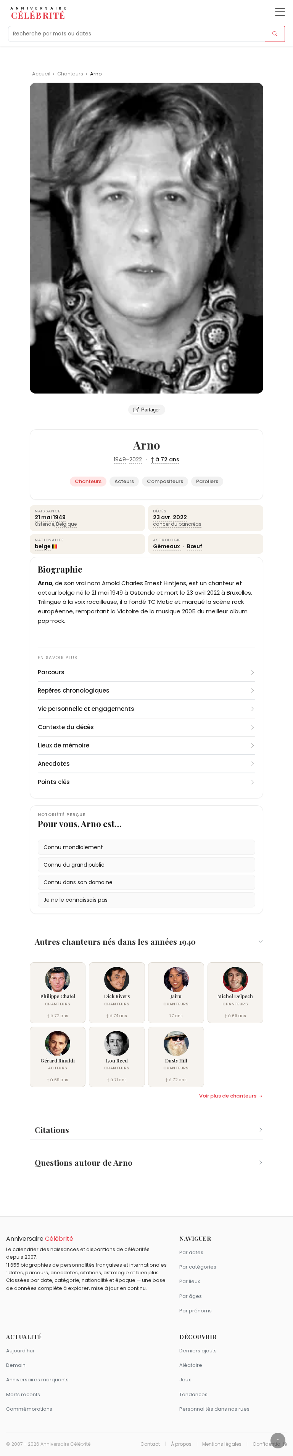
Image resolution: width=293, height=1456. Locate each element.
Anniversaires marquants (37, 1379)
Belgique (66, 524)
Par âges (190, 1296)
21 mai (43, 517)
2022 (135, 459)
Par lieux (189, 1281)
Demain (16, 1365)
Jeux (185, 1379)
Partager (150, 410)
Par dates (191, 1252)
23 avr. (162, 517)
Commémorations (29, 1409)
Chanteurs (70, 73)
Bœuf (194, 546)
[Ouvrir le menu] (280, 12)
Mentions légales (221, 1444)
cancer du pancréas (177, 524)
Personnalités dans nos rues (214, 1409)
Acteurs (124, 481)
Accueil (41, 73)
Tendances (193, 1394)
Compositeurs (165, 481)
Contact (150, 1444)
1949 (120, 459)
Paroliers (207, 481)
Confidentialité (270, 1444)
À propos (181, 1444)
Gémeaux (167, 546)
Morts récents (23, 1394)
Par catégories (197, 1267)
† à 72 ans (165, 459)
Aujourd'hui (20, 1350)
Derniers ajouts (198, 1350)
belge (43, 546)
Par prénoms (195, 1310)
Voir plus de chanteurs (227, 1096)
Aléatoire (190, 1365)
